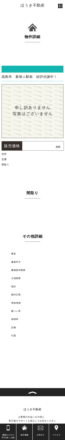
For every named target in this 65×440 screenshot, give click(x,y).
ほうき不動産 (33, 5)
